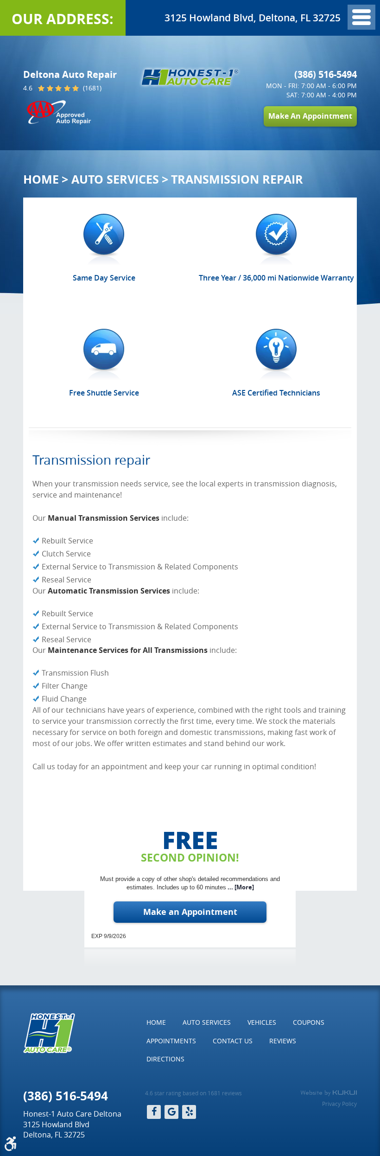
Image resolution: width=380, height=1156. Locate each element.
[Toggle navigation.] (361, 17)
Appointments (171, 1040)
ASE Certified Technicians (276, 393)
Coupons (308, 1022)
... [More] (240, 887)
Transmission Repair (237, 179)
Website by (328, 1093)
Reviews (282, 1040)
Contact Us (233, 1040)
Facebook (154, 1112)
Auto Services (115, 179)
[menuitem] (156, 1022)
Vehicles (261, 1022)
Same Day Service (104, 278)
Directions (165, 1058)
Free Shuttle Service (104, 393)
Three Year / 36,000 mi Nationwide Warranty (276, 278)
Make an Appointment (190, 912)
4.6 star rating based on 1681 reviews (193, 1093)
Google (171, 1112)
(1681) (91, 88)
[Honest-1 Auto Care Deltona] (190, 77)
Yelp (189, 1112)
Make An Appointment (310, 116)
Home (41, 179)
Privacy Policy (339, 1103)
